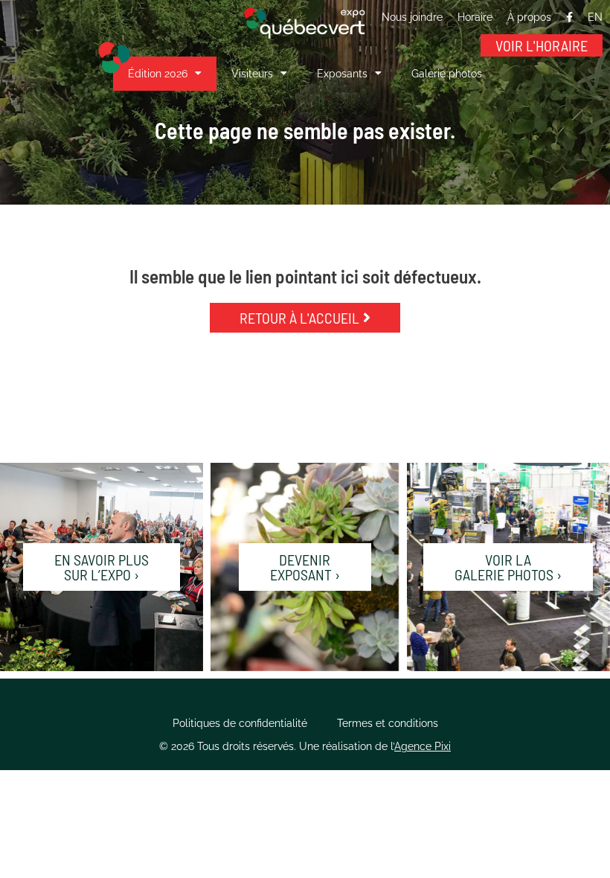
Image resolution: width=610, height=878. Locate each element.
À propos (529, 17)
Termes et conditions (387, 723)
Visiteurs (252, 74)
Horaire (475, 17)
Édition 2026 (157, 74)
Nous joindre (412, 17)
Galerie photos (446, 74)
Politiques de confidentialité (240, 723)
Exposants (342, 74)
